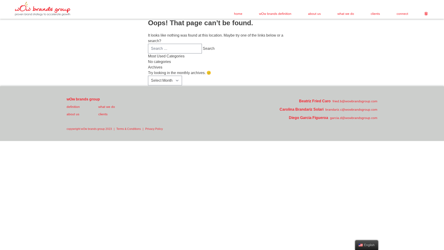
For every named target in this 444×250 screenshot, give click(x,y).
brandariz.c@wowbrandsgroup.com (351, 109)
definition (73, 107)
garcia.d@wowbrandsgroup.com (353, 118)
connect (402, 14)
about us (314, 14)
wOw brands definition (275, 14)
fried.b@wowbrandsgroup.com (355, 101)
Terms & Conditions (128, 129)
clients (375, 14)
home (238, 14)
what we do (345, 14)
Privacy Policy (154, 129)
